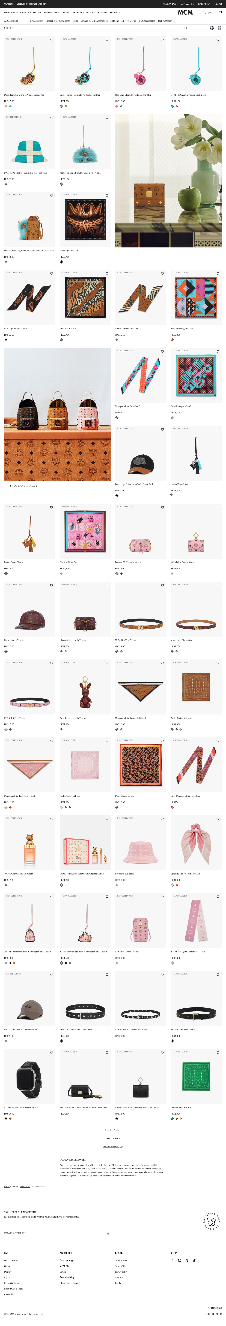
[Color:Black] (61, 262)
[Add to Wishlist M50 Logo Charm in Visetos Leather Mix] (162, 40)
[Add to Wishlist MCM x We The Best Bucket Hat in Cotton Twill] (51, 118)
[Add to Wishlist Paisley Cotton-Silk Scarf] (218, 663)
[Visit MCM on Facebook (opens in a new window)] (172, 1260)
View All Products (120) (113, 1146)
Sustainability (67, 1277)
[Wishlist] (214, 12)
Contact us (187, 4)
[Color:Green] (177, 729)
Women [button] (47, 12)
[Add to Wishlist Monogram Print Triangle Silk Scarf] (162, 663)
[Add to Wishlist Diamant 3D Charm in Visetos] (162, 507)
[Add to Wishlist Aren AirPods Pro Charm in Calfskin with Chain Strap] (107, 1053)
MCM (7, 1186)
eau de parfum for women (125, 1175)
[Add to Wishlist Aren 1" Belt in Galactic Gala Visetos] (162, 975)
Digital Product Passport (70, 1283)
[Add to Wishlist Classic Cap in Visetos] (51, 585)
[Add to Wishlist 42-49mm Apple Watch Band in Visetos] (51, 1053)
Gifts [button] (104, 12)
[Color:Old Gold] (6, 106)
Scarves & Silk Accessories (94, 21)
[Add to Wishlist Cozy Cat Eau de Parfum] (51, 819)
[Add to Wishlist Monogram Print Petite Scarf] (162, 352)
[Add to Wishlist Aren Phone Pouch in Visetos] (162, 897)
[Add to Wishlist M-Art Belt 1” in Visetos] (162, 585)
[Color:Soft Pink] (61, 573)
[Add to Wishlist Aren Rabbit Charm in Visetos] (107, 663)
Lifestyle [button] (78, 12)
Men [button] (56, 12)
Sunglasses (64, 21)
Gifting (7, 1266)
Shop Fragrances (23, 485)
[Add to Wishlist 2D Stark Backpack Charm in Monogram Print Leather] (51, 897)
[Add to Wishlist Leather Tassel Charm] (218, 430)
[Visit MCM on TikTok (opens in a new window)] (194, 1260)
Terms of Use (120, 1266)
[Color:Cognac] (6, 262)
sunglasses (130, 1165)
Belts (75, 21)
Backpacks (34, 12)
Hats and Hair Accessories (123, 21)
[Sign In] (209, 12)
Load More (113, 1138)
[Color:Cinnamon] (121, 573)
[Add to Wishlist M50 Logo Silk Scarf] (107, 196)
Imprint (118, 1283)
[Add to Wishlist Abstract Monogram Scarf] (218, 274)
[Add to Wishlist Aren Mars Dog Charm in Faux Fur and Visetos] (107, 118)
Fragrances (51, 21)
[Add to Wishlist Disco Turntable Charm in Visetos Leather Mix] (51, 40)
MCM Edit (64, 1266)
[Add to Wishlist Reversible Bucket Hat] (162, 819)
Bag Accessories (147, 21)
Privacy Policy (121, 1272)
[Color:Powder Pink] (181, 729)
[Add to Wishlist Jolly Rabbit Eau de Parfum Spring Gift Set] (107, 819)
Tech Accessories (166, 21)
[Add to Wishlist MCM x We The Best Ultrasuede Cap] (51, 975)
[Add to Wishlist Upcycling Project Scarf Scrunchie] (218, 819)
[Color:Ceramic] (6, 184)
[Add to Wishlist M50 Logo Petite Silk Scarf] (51, 274)
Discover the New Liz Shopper (31, 4)
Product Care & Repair (13, 1289)
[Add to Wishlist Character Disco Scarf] (107, 507)
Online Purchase (11, 1260)
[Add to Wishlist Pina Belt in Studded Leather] (218, 975)
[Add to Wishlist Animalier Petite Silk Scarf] (162, 274)
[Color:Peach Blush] (172, 885)
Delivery (7, 1272)
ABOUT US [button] (114, 12)
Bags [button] (23, 12)
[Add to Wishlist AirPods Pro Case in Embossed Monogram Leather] (162, 1053)
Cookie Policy (121, 1277)
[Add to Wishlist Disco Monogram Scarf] (218, 352)
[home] (185, 14)
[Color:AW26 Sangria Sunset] (117, 106)
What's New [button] (11, 12)
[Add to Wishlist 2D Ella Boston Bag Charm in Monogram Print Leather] (107, 897)
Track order (168, 4)
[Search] (204, 12)
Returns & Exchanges (13, 1283)
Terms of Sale (121, 1260)
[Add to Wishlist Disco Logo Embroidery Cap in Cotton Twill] (162, 430)
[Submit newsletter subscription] (108, 1233)
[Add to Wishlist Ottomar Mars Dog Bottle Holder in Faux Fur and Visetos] (51, 196)
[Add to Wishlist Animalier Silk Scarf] (107, 274)
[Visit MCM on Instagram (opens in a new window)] (179, 1260)
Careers (63, 1272)
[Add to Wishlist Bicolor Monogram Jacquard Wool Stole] (218, 897)
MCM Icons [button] (92, 12)
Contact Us (9, 1294)
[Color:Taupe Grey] (6, 1041)
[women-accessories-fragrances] (57, 414)
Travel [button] (65, 12)
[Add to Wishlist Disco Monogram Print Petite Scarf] (218, 741)
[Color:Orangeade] (172, 340)
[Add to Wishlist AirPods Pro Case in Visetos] (218, 507)
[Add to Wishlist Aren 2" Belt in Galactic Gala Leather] (107, 975)
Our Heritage (67, 1260)
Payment (7, 1277)
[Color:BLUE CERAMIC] (10, 106)
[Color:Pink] (61, 885)
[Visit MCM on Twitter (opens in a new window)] (187, 1260)
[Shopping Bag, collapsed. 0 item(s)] (220, 12)
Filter (184, 28)
